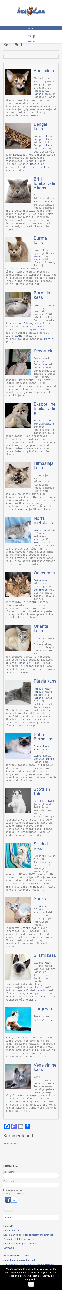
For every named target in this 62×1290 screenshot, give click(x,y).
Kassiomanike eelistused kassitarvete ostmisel (28, 1234)
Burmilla (40, 305)
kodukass (19, 154)
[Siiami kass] (18, 978)
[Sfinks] (18, 922)
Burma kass (40, 240)
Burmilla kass (42, 295)
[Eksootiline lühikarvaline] (18, 427)
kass (49, 136)
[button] (8, 1201)
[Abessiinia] (18, 94)
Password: (8, 1180)
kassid (38, 93)
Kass (21, 1095)
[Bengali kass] (18, 147)
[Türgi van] (18, 1032)
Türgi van (43, 1008)
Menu (31, 28)
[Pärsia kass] (18, 704)
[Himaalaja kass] (18, 486)
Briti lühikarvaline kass (45, 183)
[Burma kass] (18, 261)
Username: (9, 1171)
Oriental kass (41, 628)
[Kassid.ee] (31, 11)
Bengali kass (41, 126)
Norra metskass (43, 520)
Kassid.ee (31, 41)
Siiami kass (45, 955)
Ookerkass (44, 572)
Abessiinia (44, 70)
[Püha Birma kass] (18, 757)
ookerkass (41, 589)
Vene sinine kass (45, 1067)
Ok (31, 1284)
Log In (8, 1209)
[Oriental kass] (18, 649)
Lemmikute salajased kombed (19, 1260)
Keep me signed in (15, 1190)
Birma (28, 323)
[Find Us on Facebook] (34, 36)
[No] (57, 1277)
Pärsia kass (45, 681)
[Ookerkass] (18, 596)
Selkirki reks (41, 846)
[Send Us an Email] (29, 36)
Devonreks (44, 350)
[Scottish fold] (18, 812)
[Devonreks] (18, 374)
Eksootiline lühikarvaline (45, 409)
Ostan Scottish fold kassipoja (18, 1239)
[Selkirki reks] (18, 867)
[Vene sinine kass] (18, 1088)
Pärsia (31, 326)
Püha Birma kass (45, 737)
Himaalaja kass (44, 465)
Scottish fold (42, 791)
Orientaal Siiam (11, 1230)
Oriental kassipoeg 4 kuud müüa (20, 1243)
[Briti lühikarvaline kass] (18, 202)
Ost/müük (8, 1247)
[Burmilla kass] (18, 316)
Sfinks (40, 898)
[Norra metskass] (18, 541)
